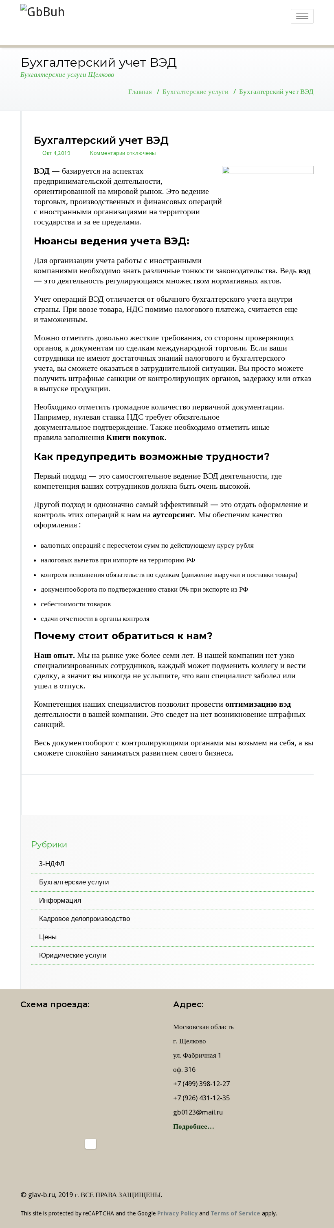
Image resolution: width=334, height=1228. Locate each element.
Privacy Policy (177, 1213)
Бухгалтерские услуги (196, 91)
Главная (140, 91)
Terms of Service (235, 1213)
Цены (48, 937)
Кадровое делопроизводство (84, 918)
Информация (60, 900)
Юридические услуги (73, 955)
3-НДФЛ (51, 864)
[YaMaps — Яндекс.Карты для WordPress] (90, 1144)
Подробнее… (193, 1126)
